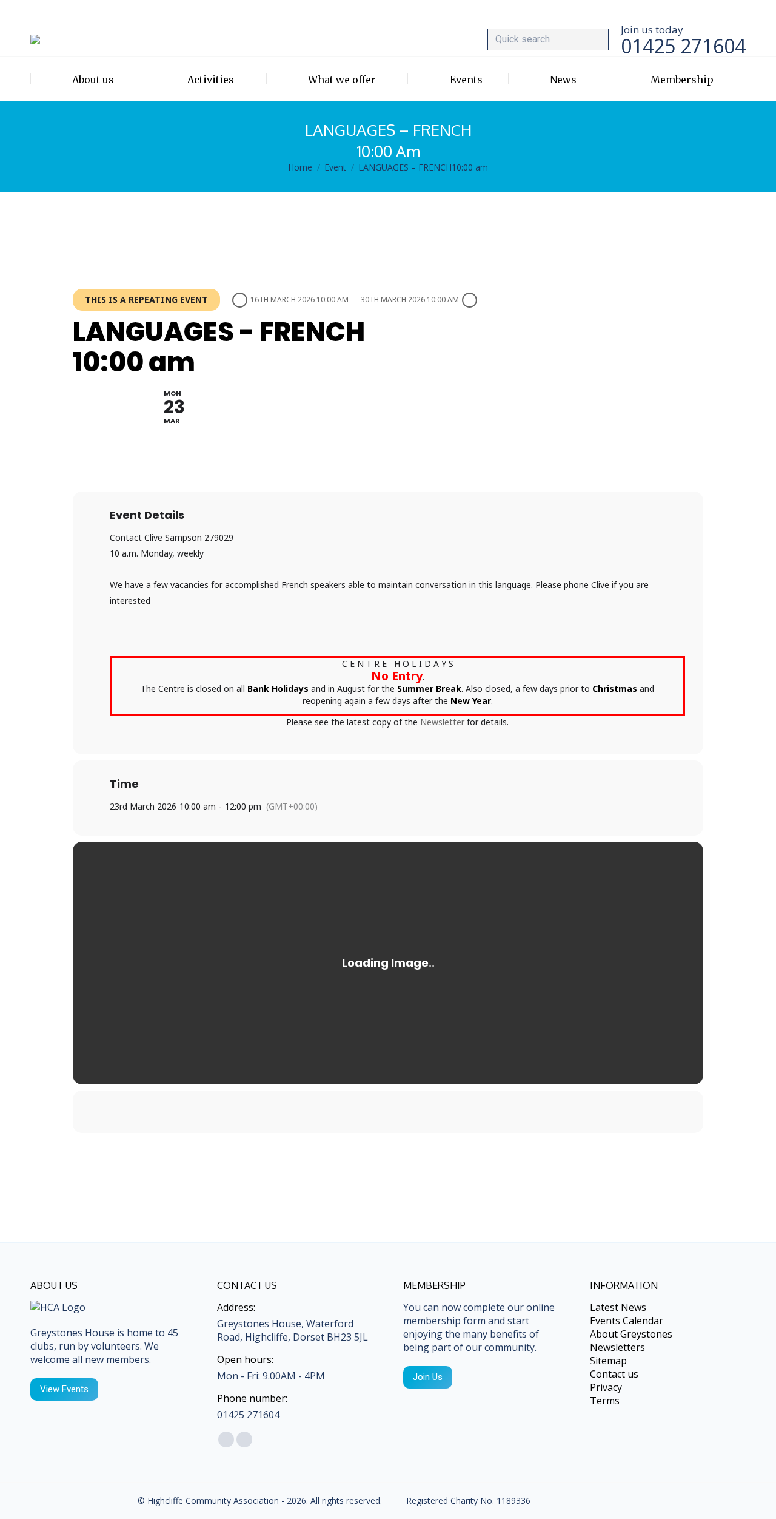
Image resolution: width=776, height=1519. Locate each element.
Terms (605, 1400)
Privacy (606, 1387)
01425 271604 (248, 1414)
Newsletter (442, 722)
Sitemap (608, 1360)
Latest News (618, 1307)
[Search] (596, 39)
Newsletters (617, 1347)
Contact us (614, 1374)
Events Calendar (626, 1320)
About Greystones (631, 1334)
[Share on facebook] (373, 1112)
